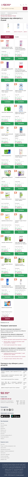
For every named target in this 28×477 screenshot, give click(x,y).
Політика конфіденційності (6, 435)
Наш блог (3, 444)
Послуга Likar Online (5, 457)
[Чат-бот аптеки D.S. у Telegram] (9, 410)
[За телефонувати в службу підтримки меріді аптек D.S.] (21, 5)
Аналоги (7, 318)
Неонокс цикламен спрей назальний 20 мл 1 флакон (15, 339)
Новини (2, 426)
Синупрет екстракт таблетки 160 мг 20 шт (13, 358)
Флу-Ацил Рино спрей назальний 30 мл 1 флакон (15, 356)
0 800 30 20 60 (6, 399)
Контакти (2, 433)
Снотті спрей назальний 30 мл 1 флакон (12, 344)
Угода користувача (5, 436)
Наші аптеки (3, 447)
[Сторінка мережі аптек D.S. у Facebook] (2, 410)
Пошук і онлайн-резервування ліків (8, 446)
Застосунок (3, 452)
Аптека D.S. (3, 13)
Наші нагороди (4, 425)
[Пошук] (25, 8)
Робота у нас (3, 430)
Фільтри (7, 37)
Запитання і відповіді (5, 454)
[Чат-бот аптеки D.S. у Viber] (12, 410)
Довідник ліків (3, 459)
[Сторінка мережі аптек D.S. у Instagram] (4, 410)
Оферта (2, 438)
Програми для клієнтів (5, 449)
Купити (8, 58)
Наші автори (3, 431)
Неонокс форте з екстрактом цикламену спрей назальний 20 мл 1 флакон (14, 342)
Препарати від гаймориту (6, 14)
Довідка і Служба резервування (7, 451)
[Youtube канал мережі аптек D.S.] (7, 410)
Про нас (2, 423)
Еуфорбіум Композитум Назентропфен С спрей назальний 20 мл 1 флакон (14, 354)
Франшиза (3, 428)
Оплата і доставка (4, 456)
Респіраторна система (12, 13)
